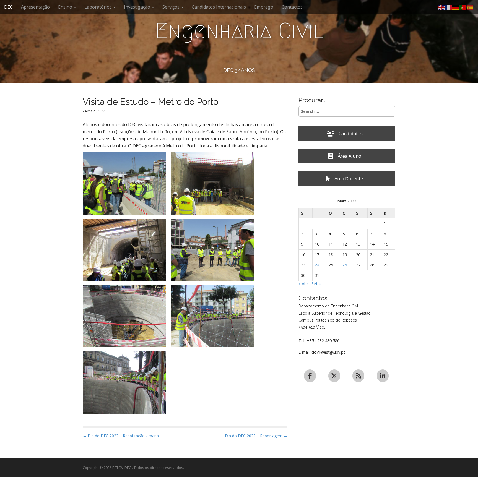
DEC (8, 7)
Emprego (263, 7)
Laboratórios (98, 7)
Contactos (292, 7)
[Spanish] (470, 7)
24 (317, 264)
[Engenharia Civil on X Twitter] (334, 375)
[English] (441, 7)
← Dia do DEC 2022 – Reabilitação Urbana (121, 435)
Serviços (171, 7)
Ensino (65, 7)
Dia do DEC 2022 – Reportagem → (256, 435)
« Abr (303, 283)
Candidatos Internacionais (219, 7)
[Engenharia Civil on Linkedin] (383, 375)
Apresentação (35, 7)
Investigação (137, 7)
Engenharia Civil (239, 31)
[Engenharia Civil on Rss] (358, 375)
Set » (316, 283)
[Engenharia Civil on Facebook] (310, 375)
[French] (448, 7)
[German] (455, 7)
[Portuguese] (463, 7)
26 (344, 264)
